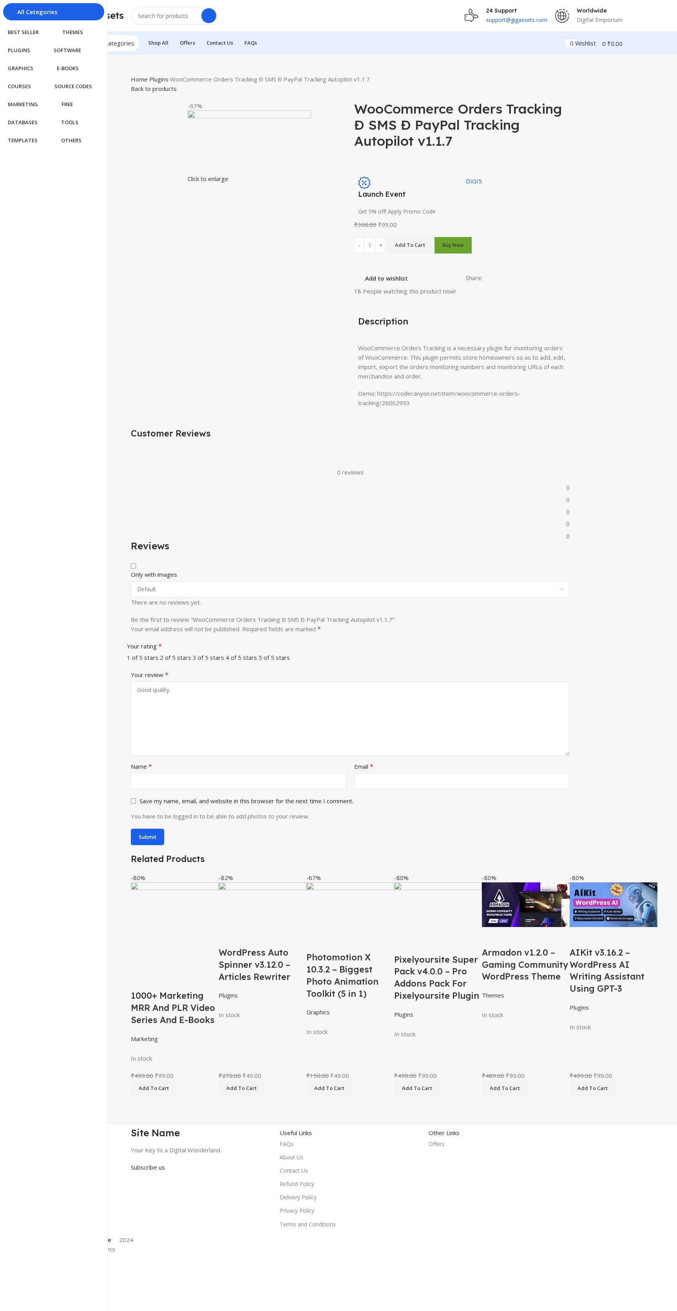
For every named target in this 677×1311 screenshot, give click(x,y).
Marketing (144, 1039)
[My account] (567, 43)
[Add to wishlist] (162, 980)
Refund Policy (297, 1184)
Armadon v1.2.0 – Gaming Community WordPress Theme (525, 964)
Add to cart (410, 244)
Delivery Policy (298, 1197)
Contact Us (294, 1170)
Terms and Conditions (308, 1224)
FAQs (286, 1144)
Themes (493, 995)
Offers (436, 1144)
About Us (291, 1157)
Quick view (140, 980)
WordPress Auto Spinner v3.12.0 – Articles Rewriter (254, 964)
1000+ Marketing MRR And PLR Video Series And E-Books (173, 1007)
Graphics (318, 1012)
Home (140, 79)
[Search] (208, 15)
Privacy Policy (297, 1210)
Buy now (453, 244)
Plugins (159, 79)
